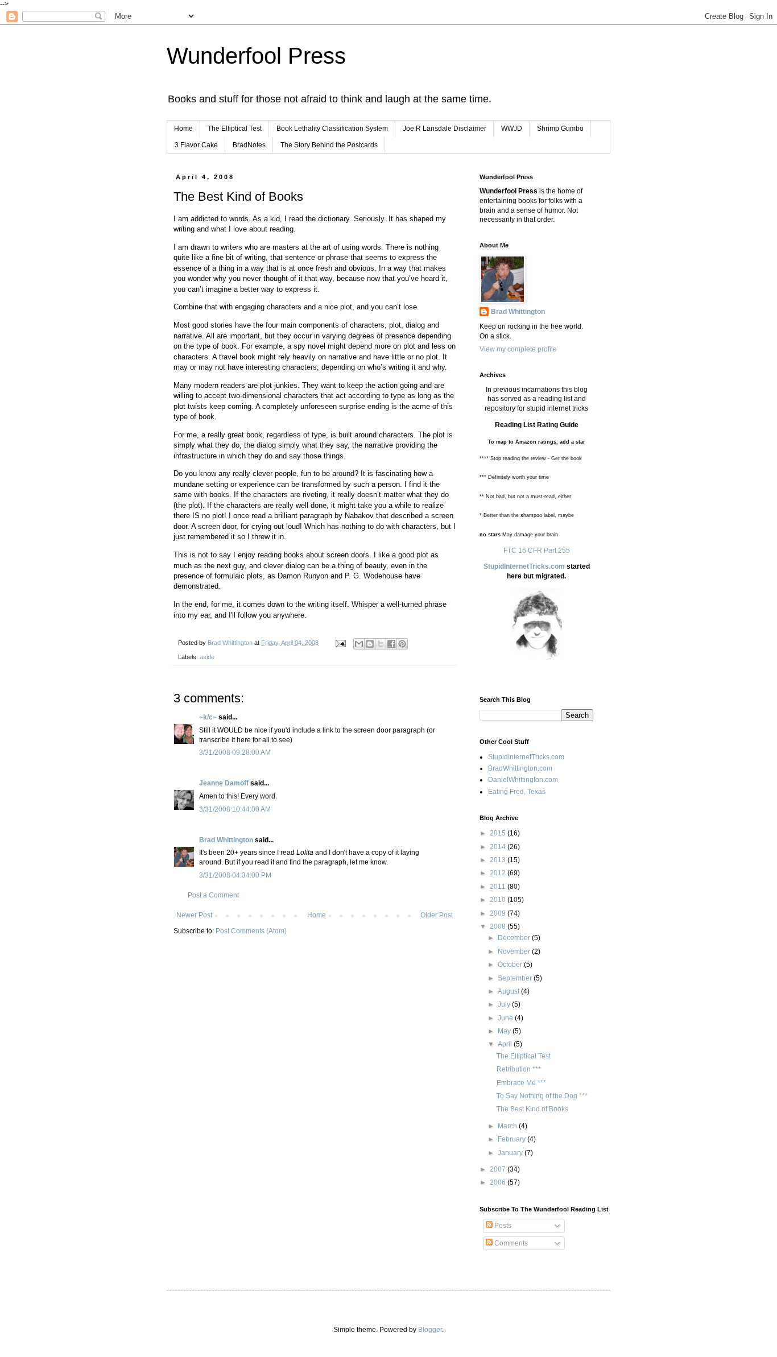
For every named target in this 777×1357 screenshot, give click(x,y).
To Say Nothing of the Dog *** (542, 1096)
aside (207, 656)
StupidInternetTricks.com (524, 566)
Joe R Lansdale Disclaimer (444, 129)
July (505, 1004)
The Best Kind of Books (532, 1109)
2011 (498, 887)
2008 (498, 926)
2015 (498, 833)
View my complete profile (518, 349)
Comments (510, 1243)
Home (183, 129)
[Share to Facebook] (391, 643)
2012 (498, 873)
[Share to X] (380, 643)
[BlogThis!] (369, 643)
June (506, 1018)
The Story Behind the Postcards (329, 145)
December (515, 938)
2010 (498, 900)
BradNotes (249, 145)
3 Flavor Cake (196, 145)
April (506, 1044)
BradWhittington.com (520, 768)
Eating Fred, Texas (516, 792)
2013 (498, 860)
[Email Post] (340, 642)
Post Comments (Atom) (251, 931)
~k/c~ (208, 717)
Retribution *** (519, 1069)
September (516, 978)
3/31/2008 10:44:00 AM (235, 809)
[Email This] (359, 643)
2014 (498, 847)
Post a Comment (213, 895)
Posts (502, 1226)
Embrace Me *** (521, 1083)
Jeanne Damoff (224, 783)
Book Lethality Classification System (332, 129)
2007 (498, 1169)
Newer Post (194, 915)
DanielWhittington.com (523, 780)
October (511, 965)
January (511, 1153)
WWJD (511, 129)
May (505, 1031)
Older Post (436, 915)
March (508, 1126)
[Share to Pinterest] (402, 643)
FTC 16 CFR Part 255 (536, 551)
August (509, 991)
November (515, 951)
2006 (498, 1182)
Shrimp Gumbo (560, 129)
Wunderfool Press (256, 55)
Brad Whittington (226, 840)
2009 (498, 913)
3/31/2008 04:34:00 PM (235, 875)
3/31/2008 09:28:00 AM (235, 752)
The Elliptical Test (235, 129)
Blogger (430, 1330)
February (512, 1139)
